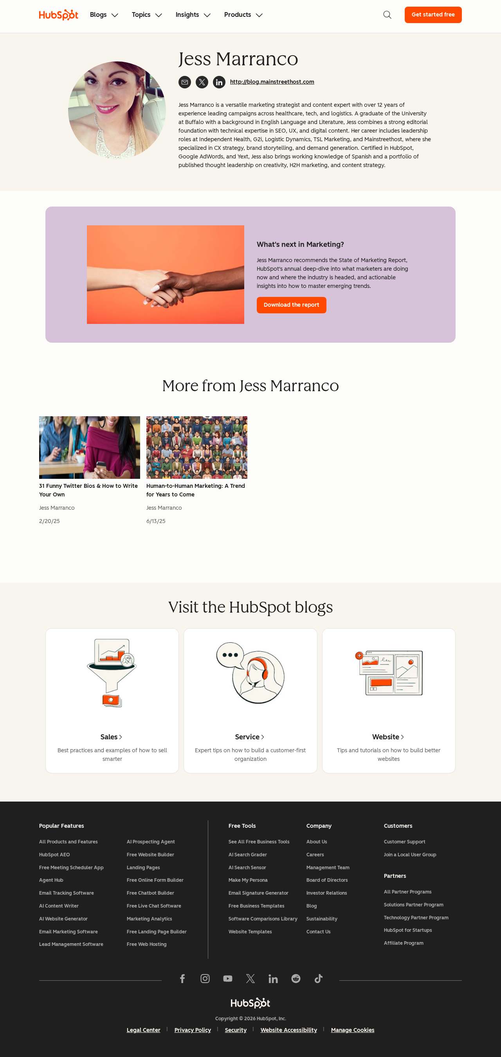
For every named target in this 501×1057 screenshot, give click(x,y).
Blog (311, 906)
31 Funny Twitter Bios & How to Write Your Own (88, 490)
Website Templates (250, 932)
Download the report (291, 305)
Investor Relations (326, 893)
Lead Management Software (71, 944)
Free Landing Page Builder (157, 932)
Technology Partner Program (416, 917)
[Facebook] (182, 980)
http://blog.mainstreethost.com (272, 82)
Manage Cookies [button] (353, 1030)
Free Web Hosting (147, 944)
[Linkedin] (273, 980)
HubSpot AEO (54, 854)
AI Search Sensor (247, 867)
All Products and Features (68, 842)
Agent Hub (51, 880)
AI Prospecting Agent (151, 842)
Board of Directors (327, 880)
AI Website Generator (63, 919)
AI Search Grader (248, 854)
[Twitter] (250, 980)
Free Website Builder (150, 854)
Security (236, 1030)
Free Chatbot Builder (150, 893)
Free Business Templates (257, 906)
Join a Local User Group (410, 854)
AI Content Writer (59, 906)
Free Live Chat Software (154, 906)
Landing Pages (143, 867)
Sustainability (321, 919)
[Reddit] (296, 980)
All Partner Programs (408, 892)
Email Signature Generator (258, 893)
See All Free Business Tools (259, 842)
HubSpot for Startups (408, 930)
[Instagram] (205, 980)
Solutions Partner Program (413, 905)
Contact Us (318, 932)
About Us (316, 842)
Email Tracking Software (66, 893)
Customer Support (404, 842)
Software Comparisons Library (263, 919)
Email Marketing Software (68, 932)
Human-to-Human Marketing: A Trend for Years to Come (195, 490)
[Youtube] (228, 980)
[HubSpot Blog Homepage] (58, 15)
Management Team (328, 867)
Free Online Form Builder (155, 880)
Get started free (433, 14)
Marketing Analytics (149, 919)
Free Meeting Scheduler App (71, 867)
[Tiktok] (319, 980)
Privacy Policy (193, 1030)
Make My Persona (248, 880)
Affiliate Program (404, 943)
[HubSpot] (250, 1003)
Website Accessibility (289, 1030)
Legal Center (143, 1030)
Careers (315, 854)
